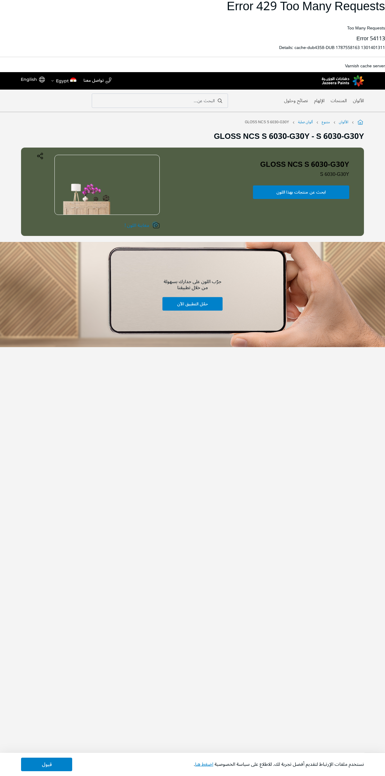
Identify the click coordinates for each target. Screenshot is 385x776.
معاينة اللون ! (137, 225)
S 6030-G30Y (334, 174)
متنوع (326, 122)
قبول (47, 764)
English (29, 79)
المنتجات (339, 100)
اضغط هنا (204, 764)
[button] (63, 81)
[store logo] (343, 81)
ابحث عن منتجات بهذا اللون (301, 192)
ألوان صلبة (305, 122)
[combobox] (160, 100)
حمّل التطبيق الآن (192, 304)
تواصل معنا (94, 81)
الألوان (358, 100)
